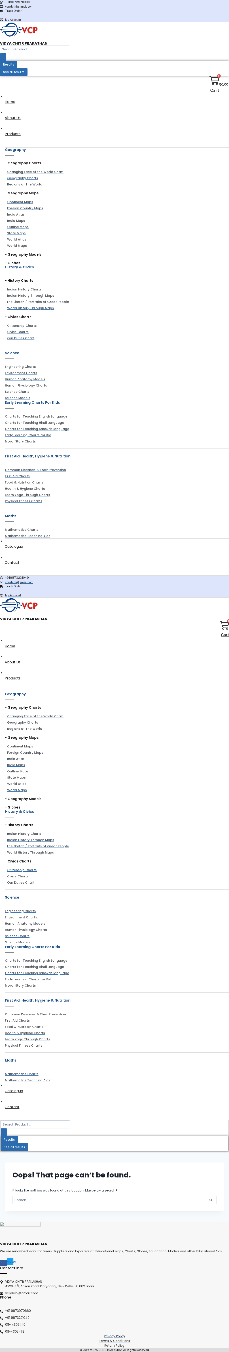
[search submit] (3, 57)
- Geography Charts (23, 163)
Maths (10, 516)
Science (12, 353)
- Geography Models (23, 254)
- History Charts (19, 280)
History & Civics (19, 267)
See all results (13, 72)
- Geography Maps (22, 193)
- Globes (12, 263)
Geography (15, 149)
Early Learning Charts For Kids (32, 402)
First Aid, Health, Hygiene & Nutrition (37, 456)
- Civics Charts (18, 317)
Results (8, 64)
